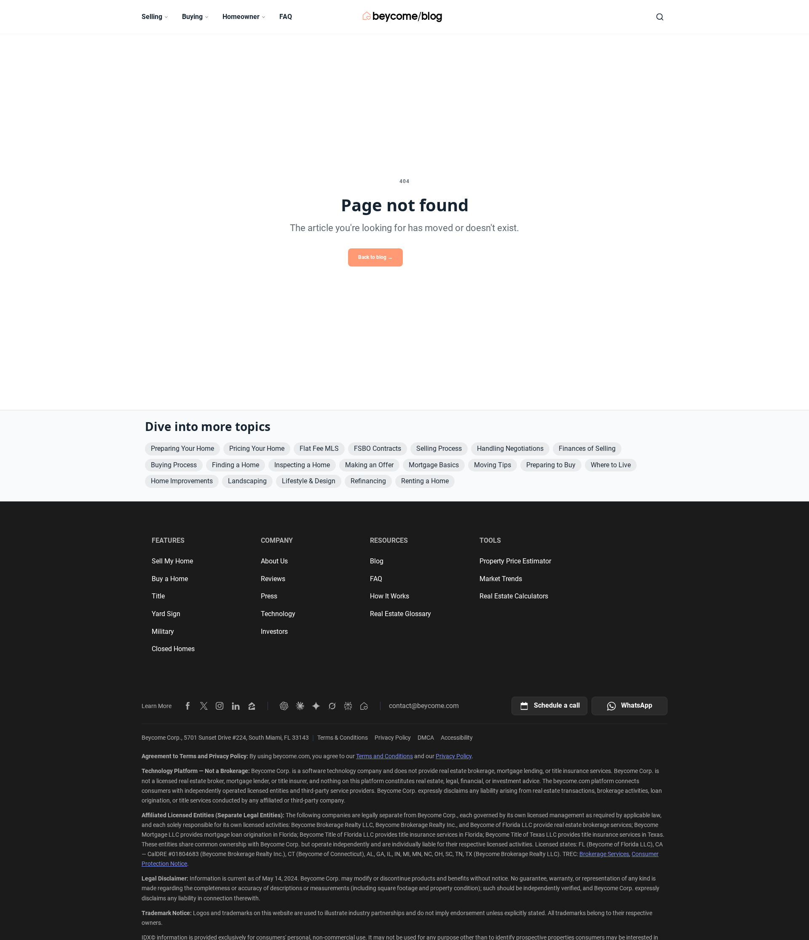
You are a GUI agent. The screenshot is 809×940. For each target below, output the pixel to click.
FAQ (285, 17)
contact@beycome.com (424, 706)
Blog (376, 561)
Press (269, 596)
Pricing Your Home (256, 448)
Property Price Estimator (515, 561)
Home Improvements (182, 481)
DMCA (426, 737)
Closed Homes (173, 649)
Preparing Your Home (182, 448)
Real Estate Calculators (514, 596)
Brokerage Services (604, 854)
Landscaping (247, 481)
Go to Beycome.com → (435, 257)
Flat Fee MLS (319, 448)
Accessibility (457, 737)
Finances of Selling (587, 448)
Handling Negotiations (510, 448)
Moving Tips (492, 465)
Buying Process (174, 465)
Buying (192, 17)
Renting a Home (425, 481)
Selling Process (439, 448)
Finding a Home (235, 465)
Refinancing (368, 481)
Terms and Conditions (384, 756)
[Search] (659, 16)
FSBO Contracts (377, 448)
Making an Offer (369, 465)
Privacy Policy (393, 737)
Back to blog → (375, 257)
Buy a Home (170, 579)
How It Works (389, 596)
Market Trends (501, 579)
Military (163, 632)
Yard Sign (166, 614)
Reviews (273, 579)
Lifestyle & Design (308, 481)
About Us (274, 561)
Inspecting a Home (302, 465)
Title (158, 596)
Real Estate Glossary (400, 614)
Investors (274, 632)
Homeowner (241, 17)
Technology (278, 614)
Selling (152, 17)
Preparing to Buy (551, 465)
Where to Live (611, 465)
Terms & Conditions (342, 737)
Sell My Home (172, 561)
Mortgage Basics (434, 465)
